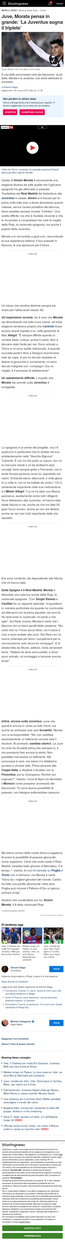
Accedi (59, 3)
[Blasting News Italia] (18, 3)
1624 (60, 1154)
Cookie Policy (24, 1221)
